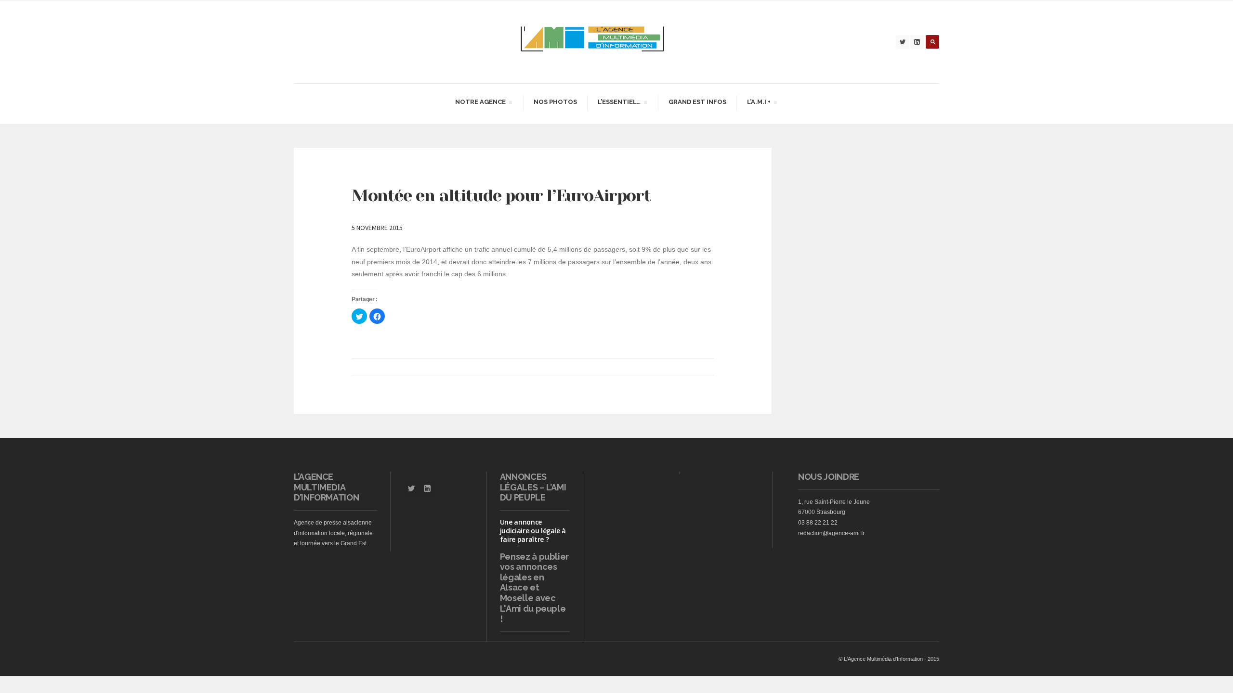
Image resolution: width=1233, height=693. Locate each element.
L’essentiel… (619, 103)
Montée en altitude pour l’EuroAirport (501, 195)
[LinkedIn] (917, 42)
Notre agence (480, 103)
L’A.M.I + (759, 103)
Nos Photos (555, 101)
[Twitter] (902, 42)
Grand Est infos (697, 101)
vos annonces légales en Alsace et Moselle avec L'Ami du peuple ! (533, 593)
